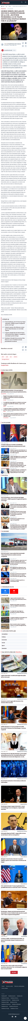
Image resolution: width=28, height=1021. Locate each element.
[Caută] (21, 2)
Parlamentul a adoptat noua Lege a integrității (17, 519)
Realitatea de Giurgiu (5, 1008)
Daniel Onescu (24, 804)
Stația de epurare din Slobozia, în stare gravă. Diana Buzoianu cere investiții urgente (14, 328)
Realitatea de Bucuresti (13, 1006)
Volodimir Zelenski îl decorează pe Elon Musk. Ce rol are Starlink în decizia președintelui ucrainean (15, 339)
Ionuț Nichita (24, 936)
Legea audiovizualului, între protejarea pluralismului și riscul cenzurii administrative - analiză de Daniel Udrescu (14, 392)
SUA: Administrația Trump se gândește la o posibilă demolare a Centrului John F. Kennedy (14, 886)
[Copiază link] (23, 43)
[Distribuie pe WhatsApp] (23, 46)
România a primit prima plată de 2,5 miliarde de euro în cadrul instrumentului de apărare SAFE (18, 575)
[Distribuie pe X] (26, 46)
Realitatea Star (19, 995)
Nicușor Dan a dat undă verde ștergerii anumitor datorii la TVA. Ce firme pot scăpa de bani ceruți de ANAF (14, 967)
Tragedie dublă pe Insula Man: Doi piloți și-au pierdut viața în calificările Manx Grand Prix (14, 409)
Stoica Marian (24, 856)
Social (4, 400)
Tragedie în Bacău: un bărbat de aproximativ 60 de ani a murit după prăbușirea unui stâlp (18, 471)
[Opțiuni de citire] (25, 1018)
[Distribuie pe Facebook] (26, 43)
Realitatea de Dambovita (6, 1004)
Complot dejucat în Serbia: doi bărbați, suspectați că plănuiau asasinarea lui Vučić (13, 445)
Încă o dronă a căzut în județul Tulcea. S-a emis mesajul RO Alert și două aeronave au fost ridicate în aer (15, 415)
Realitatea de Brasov (14, 998)
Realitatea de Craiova (14, 44)
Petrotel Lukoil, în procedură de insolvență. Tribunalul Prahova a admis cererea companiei (13, 555)
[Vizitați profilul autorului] (2, 44)
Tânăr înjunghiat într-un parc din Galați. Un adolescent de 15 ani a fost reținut (18, 458)
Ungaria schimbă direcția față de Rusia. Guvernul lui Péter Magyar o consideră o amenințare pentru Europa (15, 334)
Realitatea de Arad (13, 1002)
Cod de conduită (5, 988)
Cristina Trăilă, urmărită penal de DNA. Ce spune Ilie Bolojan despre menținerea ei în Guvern (12, 940)
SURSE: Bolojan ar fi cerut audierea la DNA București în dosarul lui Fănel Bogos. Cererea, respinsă (13, 728)
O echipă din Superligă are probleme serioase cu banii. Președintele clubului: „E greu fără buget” (14, 404)
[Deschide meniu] (25, 2)
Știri (6, 6)
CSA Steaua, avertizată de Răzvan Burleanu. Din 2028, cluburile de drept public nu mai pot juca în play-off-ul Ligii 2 (18, 464)
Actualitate (3, 393)
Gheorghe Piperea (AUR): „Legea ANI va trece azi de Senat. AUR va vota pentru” (13, 834)
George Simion (5, 359)
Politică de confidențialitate (19, 986)
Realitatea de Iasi (5, 1006)
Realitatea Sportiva (11, 995)
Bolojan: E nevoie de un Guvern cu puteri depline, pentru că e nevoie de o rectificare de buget (13, 860)
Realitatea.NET (4, 995)
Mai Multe (14, 972)
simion (15, 356)
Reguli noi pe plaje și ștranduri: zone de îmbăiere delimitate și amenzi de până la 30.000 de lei (13, 397)
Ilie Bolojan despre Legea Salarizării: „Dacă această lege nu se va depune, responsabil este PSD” (13, 808)
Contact (3, 986)
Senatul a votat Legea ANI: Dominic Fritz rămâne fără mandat (12, 701)
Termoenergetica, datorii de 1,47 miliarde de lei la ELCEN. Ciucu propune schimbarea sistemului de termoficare (18, 562)
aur (11, 356)
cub (7, 356)
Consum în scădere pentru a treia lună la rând (17, 580)
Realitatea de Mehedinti (16, 1004)
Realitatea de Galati (5, 1002)
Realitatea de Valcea (5, 998)
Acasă (3, 6)
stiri (3, 356)
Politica (10, 6)
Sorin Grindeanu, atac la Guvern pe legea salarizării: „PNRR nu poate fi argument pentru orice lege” (15, 323)
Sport (4, 406)
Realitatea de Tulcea (14, 1008)
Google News (4, 365)
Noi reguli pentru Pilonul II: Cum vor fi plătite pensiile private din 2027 (18, 569)
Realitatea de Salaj (15, 1000)
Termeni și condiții (9, 986)
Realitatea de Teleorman (6, 1000)
